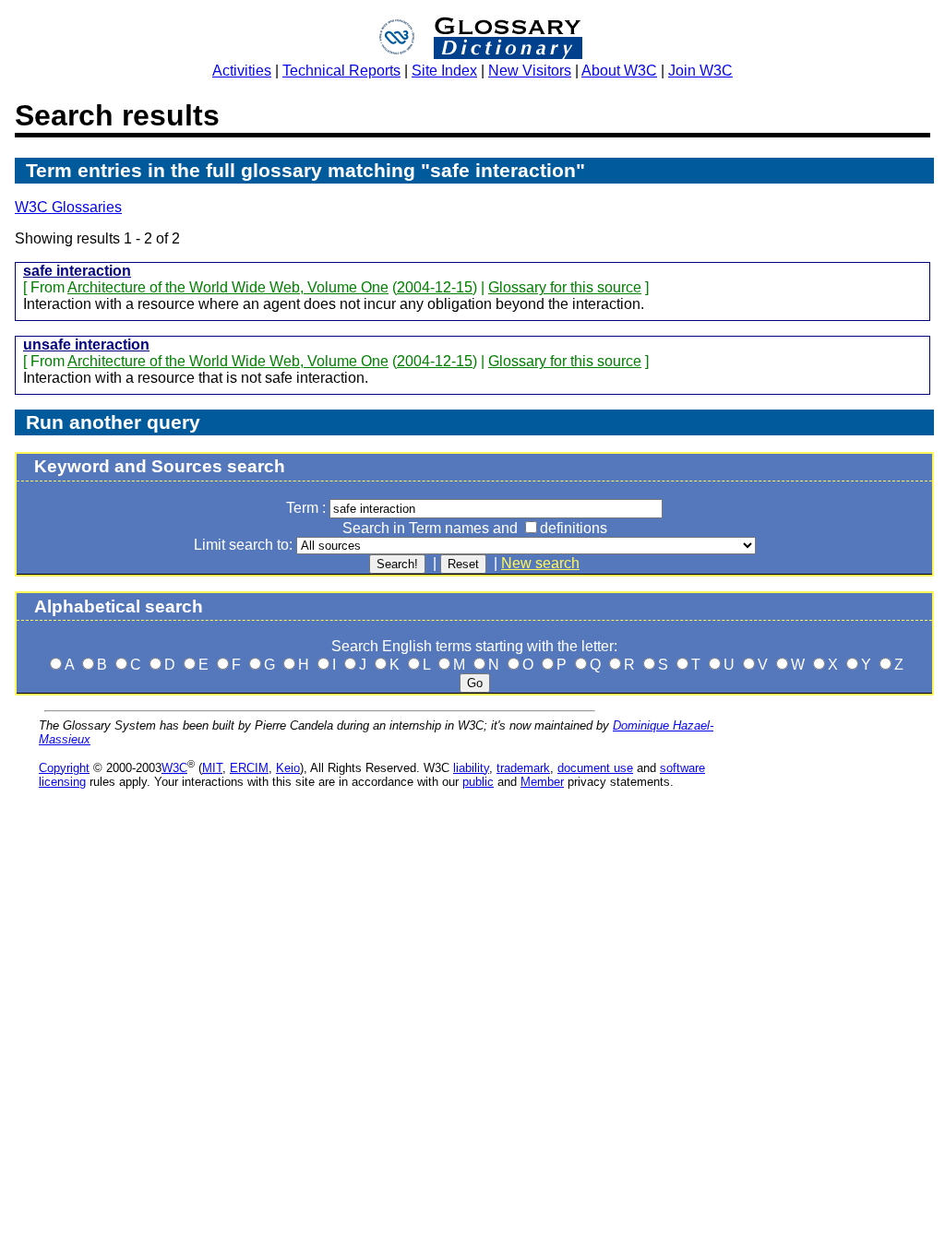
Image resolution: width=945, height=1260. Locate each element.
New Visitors (529, 70)
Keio (288, 768)
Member (542, 782)
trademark (523, 768)
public (478, 782)
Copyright (64, 768)
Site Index (444, 70)
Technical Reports (341, 70)
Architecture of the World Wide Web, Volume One (228, 287)
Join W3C (700, 70)
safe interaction (77, 271)
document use (595, 768)
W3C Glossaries (68, 207)
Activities (241, 70)
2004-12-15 (434, 287)
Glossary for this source (564, 287)
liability (471, 768)
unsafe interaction (86, 344)
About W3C (619, 70)
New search (540, 563)
